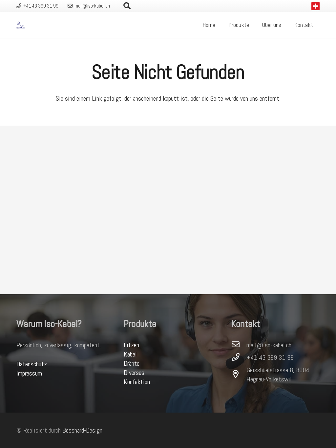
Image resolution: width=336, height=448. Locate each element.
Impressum (29, 373)
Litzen (131, 345)
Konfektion (137, 381)
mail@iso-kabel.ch (268, 345)
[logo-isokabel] (20, 25)
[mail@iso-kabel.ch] (238, 345)
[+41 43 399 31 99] (238, 357)
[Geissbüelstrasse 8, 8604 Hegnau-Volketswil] (238, 374)
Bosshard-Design (82, 430)
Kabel (130, 354)
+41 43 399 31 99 (270, 357)
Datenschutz (31, 364)
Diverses (134, 372)
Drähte (131, 363)
